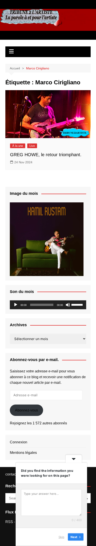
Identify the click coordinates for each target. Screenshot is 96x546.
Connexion (18, 442)
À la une (17, 145)
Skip (61, 537)
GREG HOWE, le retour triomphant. (45, 154)
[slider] (77, 304)
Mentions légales (23, 453)
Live (32, 145)
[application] (48, 304)
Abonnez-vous (26, 410)
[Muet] (68, 305)
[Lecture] (15, 305)
